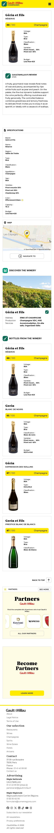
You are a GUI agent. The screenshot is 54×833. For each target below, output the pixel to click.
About (9, 714)
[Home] (16, 3)
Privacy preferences (16, 821)
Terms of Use (12, 721)
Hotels (9, 748)
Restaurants (12, 730)
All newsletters (13, 817)
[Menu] (49, 4)
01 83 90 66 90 (13, 799)
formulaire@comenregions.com (21, 801)
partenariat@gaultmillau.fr (19, 788)
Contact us (12, 771)
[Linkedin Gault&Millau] (19, 808)
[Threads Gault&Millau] (31, 808)
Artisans (10, 751)
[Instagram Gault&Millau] (11, 808)
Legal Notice (12, 717)
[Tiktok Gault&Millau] (23, 808)
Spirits (9, 740)
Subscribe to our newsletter (19, 812)
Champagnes (13, 737)
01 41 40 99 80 (20, 768)
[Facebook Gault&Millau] (8, 808)
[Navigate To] (27, 240)
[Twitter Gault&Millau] (15, 808)
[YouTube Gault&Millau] (26, 808)
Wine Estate (12, 744)
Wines (9, 733)
